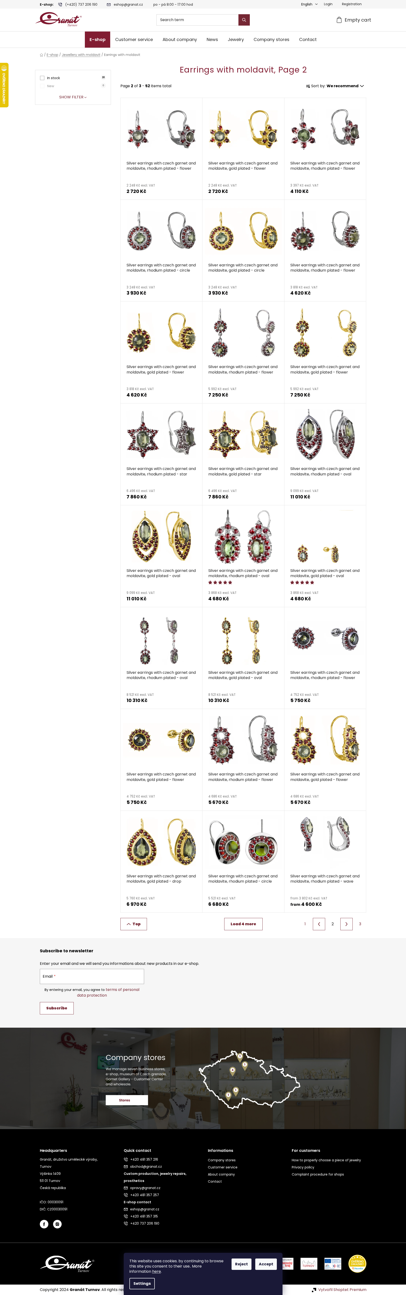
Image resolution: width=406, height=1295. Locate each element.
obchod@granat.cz (146, 1166)
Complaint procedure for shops (318, 1174)
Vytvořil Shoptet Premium (342, 1289)
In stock (75, 78)
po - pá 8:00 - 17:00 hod (173, 4)
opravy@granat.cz (145, 1188)
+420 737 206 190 (144, 1223)
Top (136, 924)
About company (221, 1174)
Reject (241, 1264)
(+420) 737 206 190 (81, 4)
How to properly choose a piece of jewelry (326, 1160)
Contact (215, 1181)
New (75, 86)
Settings (142, 1283)
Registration (352, 4)
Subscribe (56, 1008)
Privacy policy (303, 1167)
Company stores (222, 1160)
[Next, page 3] (346, 924)
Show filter (71, 97)
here (156, 1271)
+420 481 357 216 (144, 1159)
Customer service (222, 1167)
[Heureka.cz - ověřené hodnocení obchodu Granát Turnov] (353, 1263)
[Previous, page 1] (319, 924)
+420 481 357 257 (144, 1195)
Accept (266, 1264)
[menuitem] (97, 40)
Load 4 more (243, 924)
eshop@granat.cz (128, 4)
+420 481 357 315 (144, 1216)
